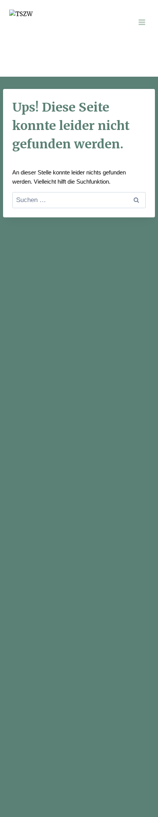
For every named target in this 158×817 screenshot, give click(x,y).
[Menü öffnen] (142, 22)
